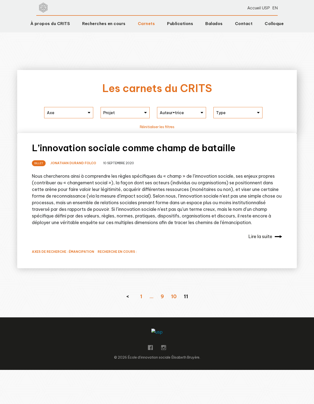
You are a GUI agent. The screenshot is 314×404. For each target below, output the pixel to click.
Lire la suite (260, 236)
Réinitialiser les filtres (157, 127)
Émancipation (81, 252)
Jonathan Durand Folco (73, 163)
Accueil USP (258, 7)
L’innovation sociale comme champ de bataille (134, 148)
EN (275, 7)
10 (174, 296)
